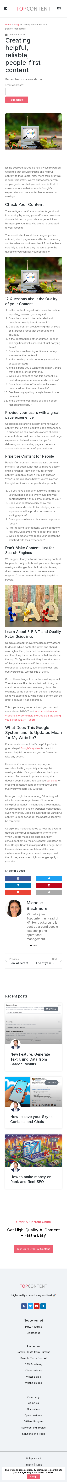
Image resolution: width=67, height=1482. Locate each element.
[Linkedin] (43, 1306)
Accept (33, 1476)
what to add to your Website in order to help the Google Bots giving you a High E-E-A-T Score (33, 715)
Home (8, 24)
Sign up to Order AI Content (33, 1249)
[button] (5, 9)
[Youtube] (37, 1306)
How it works (33, 1326)
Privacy (29, 1464)
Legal (39, 1464)
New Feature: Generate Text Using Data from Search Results (30, 1059)
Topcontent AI (33, 1320)
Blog (16, 24)
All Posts (32, 946)
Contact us (33, 1333)
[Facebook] (24, 1306)
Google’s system (31, 748)
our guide (52, 780)
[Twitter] (30, 1306)
